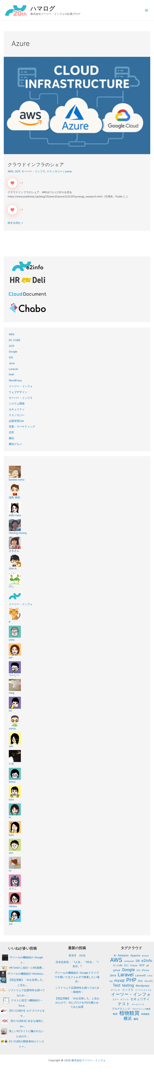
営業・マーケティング (22, 426)
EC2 (126, 965)
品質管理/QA (16, 420)
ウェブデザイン (18, 392)
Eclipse (133, 965)
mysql (119, 980)
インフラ (127, 990)
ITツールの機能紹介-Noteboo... (26, 973)
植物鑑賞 (145, 1014)
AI (115, 955)
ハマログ (42, 8)
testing (128, 985)
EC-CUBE (14, 340)
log (110, 981)
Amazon (123, 955)
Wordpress (142, 985)
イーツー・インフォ (20, 386)
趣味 (136, 1019)
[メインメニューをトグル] (146, 10)
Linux (149, 975)
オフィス (124, 999)
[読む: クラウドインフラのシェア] (77, 105)
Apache (135, 955)
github (116, 970)
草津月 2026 (77, 955)
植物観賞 (129, 1013)
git (147, 965)
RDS (140, 981)
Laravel (13, 369)
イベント (115, 989)
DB (138, 961)
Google (13, 351)
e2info (146, 960)
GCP (17, 171)
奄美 (115, 1013)
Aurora (145, 955)
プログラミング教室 (141, 1009)
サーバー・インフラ (33, 171)
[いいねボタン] (12, 183)
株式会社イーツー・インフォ (88, 1060)
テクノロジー (55, 171)
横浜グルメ (15, 444)
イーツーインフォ (143, 990)
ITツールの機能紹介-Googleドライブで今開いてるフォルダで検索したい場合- (77, 977)
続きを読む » (15, 222)
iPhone (145, 970)
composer (129, 961)
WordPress (15, 380)
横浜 (11, 438)
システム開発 (17, 403)
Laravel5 (140, 975)
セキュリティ (17, 409)
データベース (138, 1004)
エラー (115, 999)
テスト (124, 1004)
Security (148, 981)
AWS (10, 171)
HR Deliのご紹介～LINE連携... (26, 967)
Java (12, 363)
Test (116, 985)
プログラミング (121, 1008)
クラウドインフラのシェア (36, 164)
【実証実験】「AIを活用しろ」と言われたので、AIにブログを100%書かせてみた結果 (77, 1002)
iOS (11, 357)
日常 (11, 432)
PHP (11, 374)
